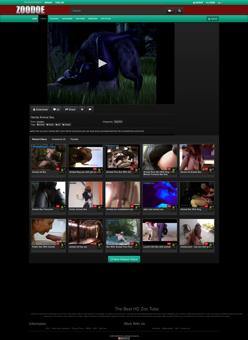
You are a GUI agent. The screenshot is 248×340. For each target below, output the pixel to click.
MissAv (48, 2)
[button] (220, 2)
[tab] (39, 139)
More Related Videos (125, 259)
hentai (50, 124)
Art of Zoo (106, 19)
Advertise (156, 328)
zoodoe (67, 124)
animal (41, 124)
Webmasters (167, 328)
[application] (102, 63)
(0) (58, 109)
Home (34, 19)
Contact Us (185, 328)
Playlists (54, 19)
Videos (43, 19)
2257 (95, 328)
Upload (213, 18)
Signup (199, 2)
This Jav (59, 2)
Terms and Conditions (61, 328)
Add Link (102, 328)
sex (58, 124)
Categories (67, 19)
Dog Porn (80, 19)
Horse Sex (92, 19)
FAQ (48, 328)
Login (211, 2)
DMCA (88, 328)
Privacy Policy (78, 328)
